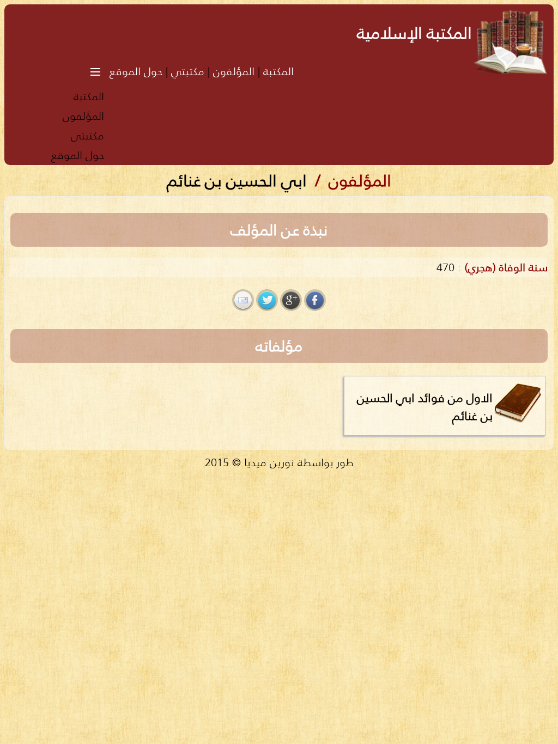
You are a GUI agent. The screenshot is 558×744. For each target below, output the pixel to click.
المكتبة (278, 71)
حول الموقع (136, 71)
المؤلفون (233, 71)
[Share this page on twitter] (267, 300)
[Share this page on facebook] (315, 300)
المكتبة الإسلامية (414, 33)
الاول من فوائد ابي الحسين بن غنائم (425, 406)
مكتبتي (187, 71)
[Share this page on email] (243, 300)
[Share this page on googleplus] (291, 300)
